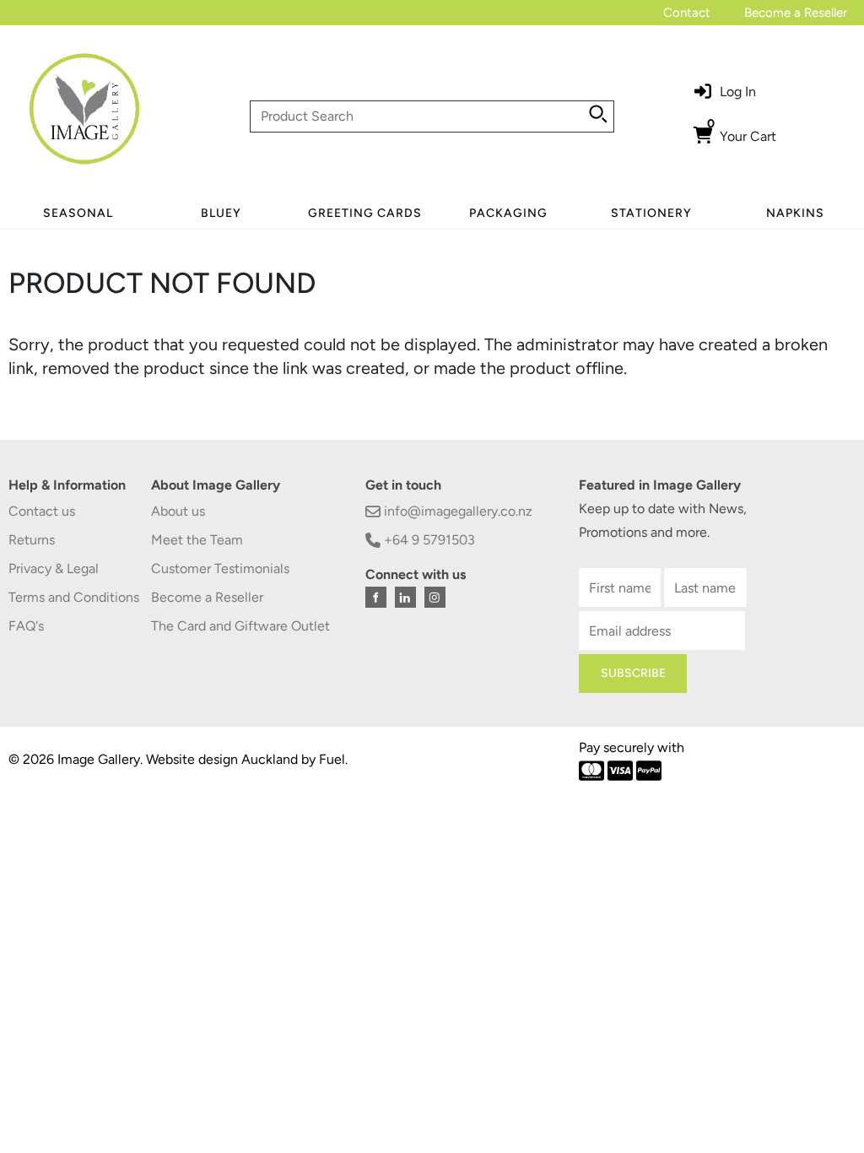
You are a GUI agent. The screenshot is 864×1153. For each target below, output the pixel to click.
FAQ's (26, 626)
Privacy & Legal (53, 568)
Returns (31, 540)
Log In (738, 92)
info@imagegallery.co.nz (456, 511)
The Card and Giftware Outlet (240, 626)
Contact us (41, 511)
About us (178, 511)
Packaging (508, 213)
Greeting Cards (365, 213)
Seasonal (78, 213)
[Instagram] (435, 597)
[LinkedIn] (405, 597)
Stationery (651, 213)
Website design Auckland (222, 759)
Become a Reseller (795, 12)
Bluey (221, 213)
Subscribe (633, 673)
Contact (686, 12)
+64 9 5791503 (428, 540)
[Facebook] (375, 597)
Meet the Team (197, 540)
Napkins (795, 213)
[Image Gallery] (84, 115)
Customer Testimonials (220, 568)
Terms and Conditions (73, 597)
